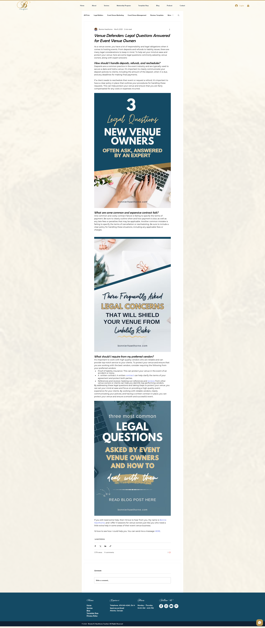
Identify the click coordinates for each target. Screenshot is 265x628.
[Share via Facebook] (95, 546)
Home (89, 605)
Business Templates (157, 15)
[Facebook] (161, 606)
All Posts (87, 15)
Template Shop (92, 613)
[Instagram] (166, 606)
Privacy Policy (92, 616)
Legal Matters (98, 15)
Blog (88, 611)
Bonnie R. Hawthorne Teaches (98, 624)
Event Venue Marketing (115, 15)
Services (90, 608)
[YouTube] (171, 606)
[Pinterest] (176, 606)
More (169, 15)
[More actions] (169, 29)
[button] (248, 5)
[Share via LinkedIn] (105, 546)
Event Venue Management (137, 15)
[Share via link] (110, 546)
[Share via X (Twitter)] (100, 546)
